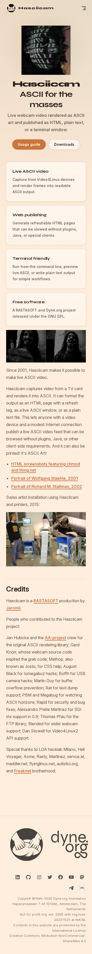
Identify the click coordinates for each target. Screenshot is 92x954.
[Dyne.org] (46, 844)
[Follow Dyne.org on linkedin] (17, 877)
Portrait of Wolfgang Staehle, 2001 (44, 478)
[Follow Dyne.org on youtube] (71, 877)
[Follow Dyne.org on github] (28, 877)
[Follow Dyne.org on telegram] (71, 888)
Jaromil (13, 607)
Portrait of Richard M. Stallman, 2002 (46, 486)
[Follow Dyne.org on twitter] (50, 877)
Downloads (64, 144)
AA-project (55, 637)
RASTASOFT (45, 600)
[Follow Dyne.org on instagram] (39, 877)
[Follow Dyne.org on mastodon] (82, 877)
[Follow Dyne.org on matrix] (82, 888)
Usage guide (29, 144)
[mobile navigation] (84, 8)
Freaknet (22, 770)
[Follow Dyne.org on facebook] (60, 877)
